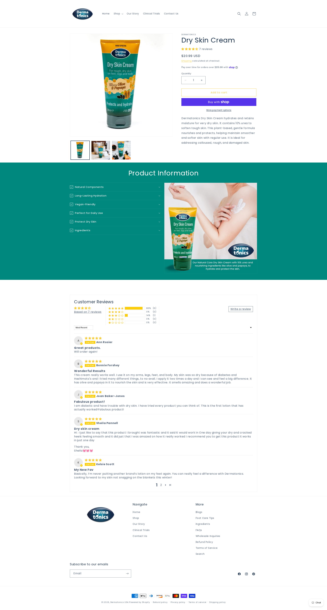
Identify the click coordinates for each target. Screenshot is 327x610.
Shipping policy (217, 602)
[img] (93, 338)
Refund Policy (204, 542)
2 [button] (161, 485)
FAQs (199, 530)
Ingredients (203, 524)
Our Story (139, 524)
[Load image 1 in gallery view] (80, 150)
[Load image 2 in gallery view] (100, 150)
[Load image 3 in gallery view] (121, 150)
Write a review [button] (240, 309)
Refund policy (160, 602)
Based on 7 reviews (88, 312)
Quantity (186, 73)
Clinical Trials (141, 530)
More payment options (218, 110)
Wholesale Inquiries (208, 536)
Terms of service (197, 602)
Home (136, 512)
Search (200, 554)
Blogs (199, 512)
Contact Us (140, 536)
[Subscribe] (127, 574)
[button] (118, 13)
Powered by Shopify (139, 602)
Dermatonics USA (119, 602)
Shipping (186, 60)
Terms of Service (207, 548)
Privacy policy (178, 602)
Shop (136, 518)
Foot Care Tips (205, 518)
